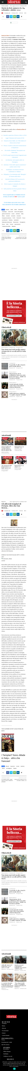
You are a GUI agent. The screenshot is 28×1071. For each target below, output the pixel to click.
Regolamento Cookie (6, 1042)
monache (8, 215)
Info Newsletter (5, 1044)
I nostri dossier (5, 1035)
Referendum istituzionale (7, 222)
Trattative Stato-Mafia (6, 226)
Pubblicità (5, 1054)
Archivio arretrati (4, 5)
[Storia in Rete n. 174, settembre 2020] (21, 441)
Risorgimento (22, 222)
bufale (15, 209)
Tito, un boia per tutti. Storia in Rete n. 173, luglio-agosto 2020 (6, 467)
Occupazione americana (6, 217)
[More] (21, 16)
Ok (14, 1068)
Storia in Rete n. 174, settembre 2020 (19, 447)
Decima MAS (20, 209)
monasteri (19, 215)
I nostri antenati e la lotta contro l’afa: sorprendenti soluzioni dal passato (16, 385)
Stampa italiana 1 (5, 347)
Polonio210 (19, 217)
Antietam (7, 209)
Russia (3, 224)
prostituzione (4, 220)
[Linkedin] (18, 16)
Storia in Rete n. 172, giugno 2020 (19, 466)
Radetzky (10, 220)
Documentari (5, 1030)
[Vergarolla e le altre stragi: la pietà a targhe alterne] (4, 366)
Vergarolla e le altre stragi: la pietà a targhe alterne (17, 365)
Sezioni (3, 1033)
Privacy (3, 1040)
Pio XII (14, 217)
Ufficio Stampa (7, 1051)
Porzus (23, 217)
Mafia (22, 213)
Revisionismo (15, 222)
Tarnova (11, 224)
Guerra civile (10, 211)
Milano (3, 215)
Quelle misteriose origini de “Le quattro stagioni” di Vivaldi (17, 394)
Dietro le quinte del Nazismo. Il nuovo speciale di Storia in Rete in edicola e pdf (6, 448)
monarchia (13, 215)
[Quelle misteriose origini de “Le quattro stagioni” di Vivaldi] (4, 394)
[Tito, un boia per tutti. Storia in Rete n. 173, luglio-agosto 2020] (7, 460)
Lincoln (13, 213)
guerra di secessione (6, 213)
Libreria (4, 1028)
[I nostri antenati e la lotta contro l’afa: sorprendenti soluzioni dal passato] (4, 385)
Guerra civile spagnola (18, 211)
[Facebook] (7, 16)
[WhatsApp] (14, 16)
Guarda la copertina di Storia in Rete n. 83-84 (14, 135)
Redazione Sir (12, 347)
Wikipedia (14, 226)
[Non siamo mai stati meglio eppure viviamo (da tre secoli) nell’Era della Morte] (14, 337)
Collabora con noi (7, 1056)
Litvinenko (18, 213)
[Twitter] (11, 16)
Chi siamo (4, 1023)
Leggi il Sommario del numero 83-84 (15, 138)
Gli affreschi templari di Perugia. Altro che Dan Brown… (6, 238)
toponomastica (17, 224)
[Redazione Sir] (2, 13)
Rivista (3, 1026)
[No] (26, 1065)
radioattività (16, 220)
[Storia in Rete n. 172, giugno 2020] (21, 460)
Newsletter (6, 1049)
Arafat (12, 209)
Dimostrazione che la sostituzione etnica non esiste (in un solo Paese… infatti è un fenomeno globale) (17, 376)
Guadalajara (4, 211)
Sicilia (7, 224)
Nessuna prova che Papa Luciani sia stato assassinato (21, 238)
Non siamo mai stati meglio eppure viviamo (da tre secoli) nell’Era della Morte (13, 351)
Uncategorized (12, 363)
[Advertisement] (14, 256)
